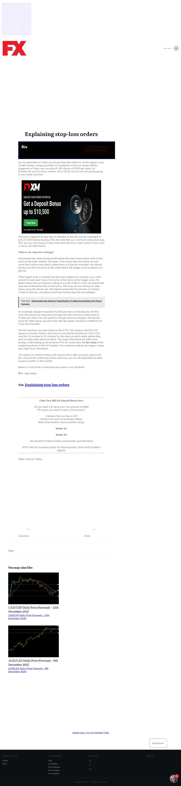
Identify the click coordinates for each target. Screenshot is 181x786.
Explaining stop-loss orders (47, 384)
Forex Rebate (54, 767)
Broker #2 (61, 434)
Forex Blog (53, 764)
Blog (5, 763)
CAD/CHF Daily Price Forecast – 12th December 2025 (33, 609)
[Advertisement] (90, 19)
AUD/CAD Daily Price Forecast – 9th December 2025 (33, 662)
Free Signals (53, 773)
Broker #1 (61, 428)
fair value (91, 342)
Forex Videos (54, 770)
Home (5, 760)
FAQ (50, 760)
